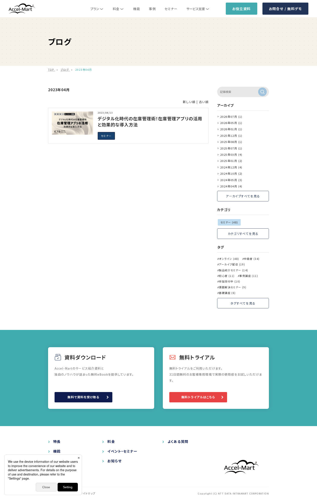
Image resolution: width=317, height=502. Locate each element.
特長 (57, 441)
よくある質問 (178, 441)
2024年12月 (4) (231, 167)
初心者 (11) (226, 275)
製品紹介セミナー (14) (233, 270)
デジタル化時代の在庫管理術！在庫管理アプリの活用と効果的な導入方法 (150, 121)
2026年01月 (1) (231, 129)
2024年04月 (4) (231, 186)
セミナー (171, 8)
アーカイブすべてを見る (243, 196)
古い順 (204, 102)
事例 (152, 8)
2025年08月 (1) (231, 142)
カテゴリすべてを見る (243, 233)
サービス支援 (195, 8)
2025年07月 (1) (231, 148)
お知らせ (114, 461)
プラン (94, 8)
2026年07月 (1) (231, 117)
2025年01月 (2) (231, 161)
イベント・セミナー (122, 451)
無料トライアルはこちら (198, 397)
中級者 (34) (251, 258)
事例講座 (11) (248, 275)
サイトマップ (87, 493)
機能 (136, 8)
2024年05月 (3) (231, 180)
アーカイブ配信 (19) (232, 264)
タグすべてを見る (243, 303)
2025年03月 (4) (231, 154)
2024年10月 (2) (231, 173)
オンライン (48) (229, 258)
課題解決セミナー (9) (232, 287)
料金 (116, 8)
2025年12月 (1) (231, 135)
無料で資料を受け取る (83, 397)
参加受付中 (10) (229, 281)
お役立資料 (241, 8)
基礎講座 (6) (227, 292)
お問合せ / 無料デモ (285, 8)
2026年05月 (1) (231, 123)
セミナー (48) (229, 222)
